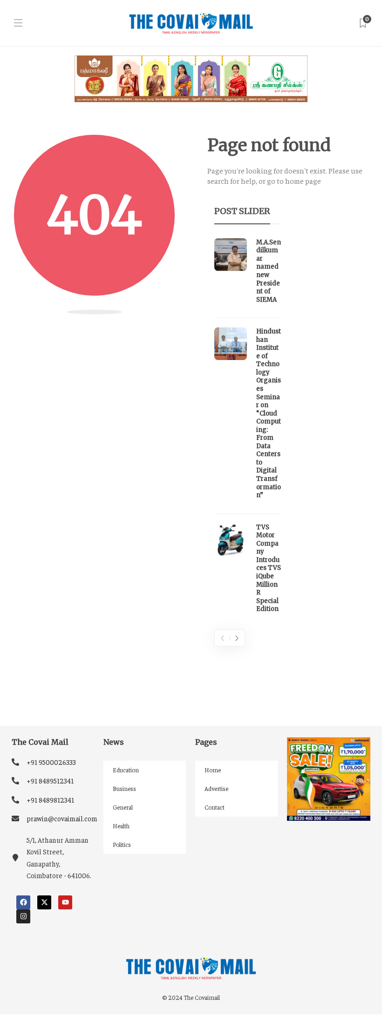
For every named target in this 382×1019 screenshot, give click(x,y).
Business (124, 788)
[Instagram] (23, 916)
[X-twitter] (44, 902)
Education (126, 770)
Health (121, 826)
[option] (247, 428)
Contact (215, 807)
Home (213, 770)
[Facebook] (23, 902)
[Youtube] (65, 902)
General (123, 807)
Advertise (216, 788)
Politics (122, 844)
